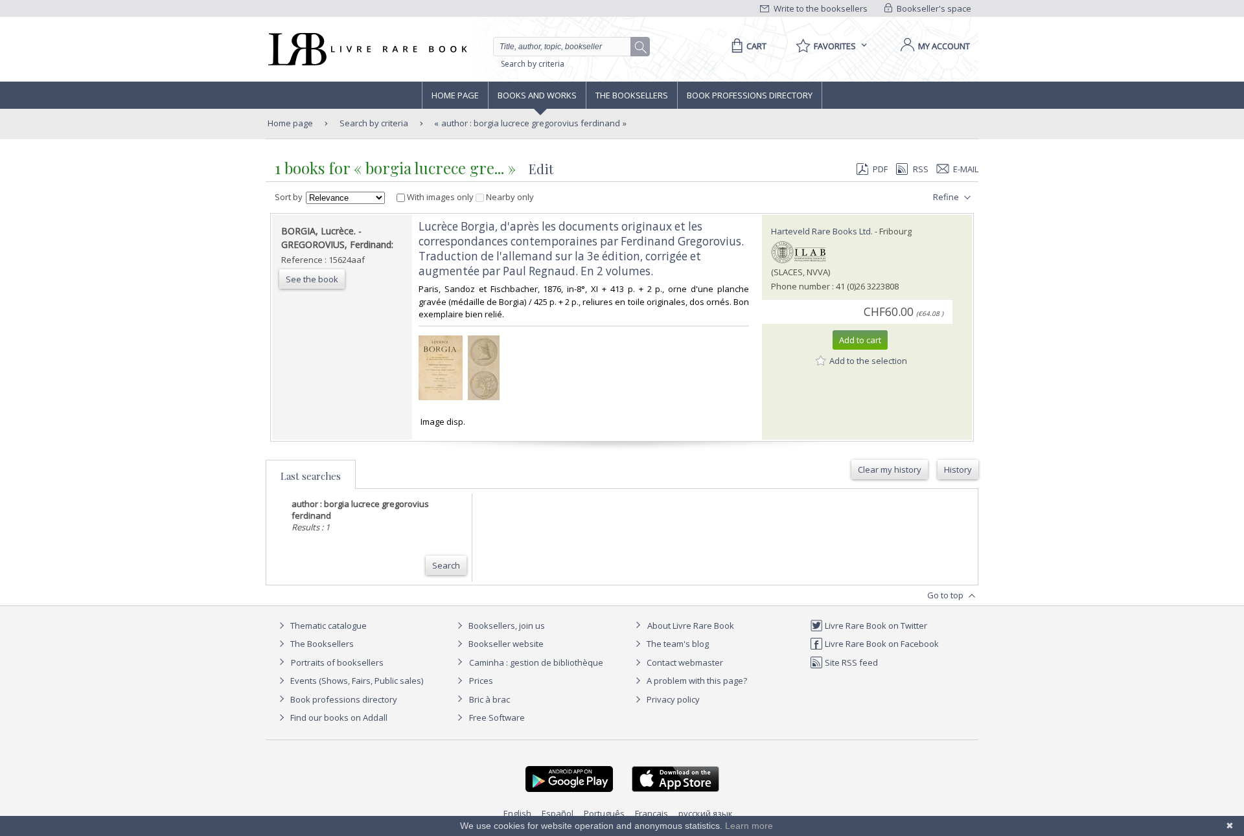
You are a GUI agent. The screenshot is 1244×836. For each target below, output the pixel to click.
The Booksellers (631, 95)
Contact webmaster (684, 662)
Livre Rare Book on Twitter (875, 625)
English (517, 813)
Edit (541, 168)
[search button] (641, 47)
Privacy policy (672, 699)
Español (557, 813)
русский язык (705, 813)
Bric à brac (489, 699)
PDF (880, 169)
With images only (440, 197)
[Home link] (366, 49)
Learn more (749, 825)
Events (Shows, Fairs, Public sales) (355, 680)
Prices (481, 680)
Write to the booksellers (820, 8)
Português (604, 813)
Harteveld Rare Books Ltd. (822, 231)
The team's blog (677, 644)
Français (651, 813)
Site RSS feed (850, 662)
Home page (455, 95)
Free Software (497, 717)
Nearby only (509, 197)
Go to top (946, 595)
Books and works (537, 95)
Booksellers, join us (505, 625)
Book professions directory (749, 95)
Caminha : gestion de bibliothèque (536, 662)
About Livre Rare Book (690, 625)
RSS (920, 169)
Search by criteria (532, 63)
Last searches (311, 475)
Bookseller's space (933, 8)
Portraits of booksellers (337, 662)
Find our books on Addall (337, 717)
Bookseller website (505, 644)
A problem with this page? (696, 680)
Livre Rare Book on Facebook (881, 644)
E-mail (965, 169)
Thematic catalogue (327, 625)
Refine (947, 197)
